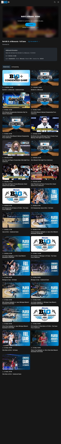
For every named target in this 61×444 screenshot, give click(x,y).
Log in (37, 27)
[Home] (5, 2)
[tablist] (10, 66)
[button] (54, 2)
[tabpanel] (30, 223)
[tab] (6, 66)
